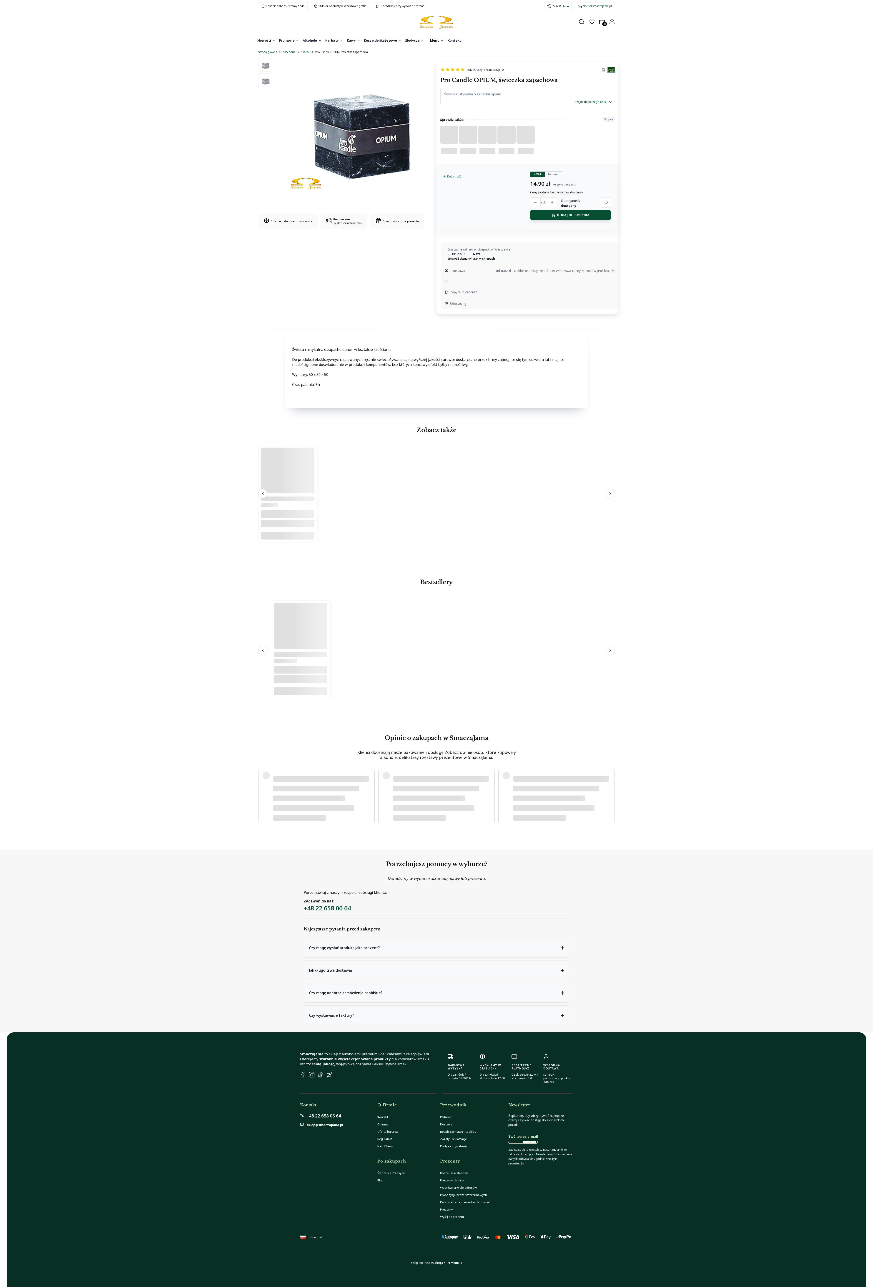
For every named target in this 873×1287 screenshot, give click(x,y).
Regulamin (384, 1139)
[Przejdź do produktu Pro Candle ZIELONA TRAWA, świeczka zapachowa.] (287, 492)
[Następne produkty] (610, 493)
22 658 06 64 (560, 6)
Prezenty (446, 1209)
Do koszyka (288, 536)
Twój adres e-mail (523, 1136)
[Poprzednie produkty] (262, 493)
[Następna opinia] (610, 790)
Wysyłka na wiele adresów (458, 1188)
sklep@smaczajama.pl (597, 6)
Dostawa (446, 1124)
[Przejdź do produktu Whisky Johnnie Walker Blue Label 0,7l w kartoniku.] (300, 647)
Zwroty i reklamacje (453, 1139)
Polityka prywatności (454, 1146)
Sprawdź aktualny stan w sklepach (471, 259)
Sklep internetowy (435, 1263)
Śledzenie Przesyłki (391, 1173)
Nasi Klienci (385, 1146)
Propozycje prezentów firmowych (463, 1195)
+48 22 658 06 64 (327, 908)
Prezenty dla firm (452, 1180)
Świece (305, 52)
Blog (380, 1180)
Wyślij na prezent (452, 1217)
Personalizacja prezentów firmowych (465, 1202)
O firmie (383, 1124)
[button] (606, 203)
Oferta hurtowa (388, 1132)
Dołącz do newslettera (529, 1142)
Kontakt (382, 1117)
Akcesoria (289, 52)
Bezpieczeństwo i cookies (458, 1132)
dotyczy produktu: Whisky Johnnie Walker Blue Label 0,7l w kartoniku (317, 805)
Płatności (446, 1117)
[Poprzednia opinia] (262, 790)
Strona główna (267, 52)
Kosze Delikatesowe (454, 1173)
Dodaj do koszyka (573, 215)
